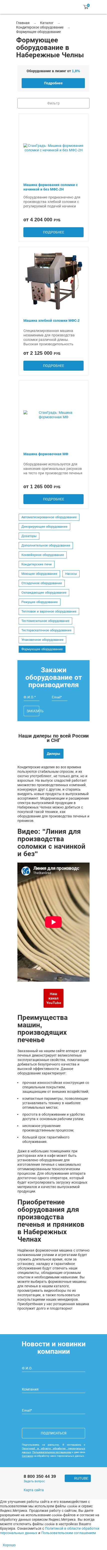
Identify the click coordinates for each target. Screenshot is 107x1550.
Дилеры (53, 754)
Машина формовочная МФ (45, 454)
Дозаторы (29, 536)
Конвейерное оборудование (42, 555)
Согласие (27, 1455)
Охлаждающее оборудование (43, 592)
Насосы (71, 574)
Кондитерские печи (36, 564)
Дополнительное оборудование (45, 545)
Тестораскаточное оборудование (46, 630)
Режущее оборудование (39, 602)
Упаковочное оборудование (42, 640)
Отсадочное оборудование (41, 583)
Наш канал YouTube (53, 998)
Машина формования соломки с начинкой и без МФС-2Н (50, 187)
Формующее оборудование (42, 649)
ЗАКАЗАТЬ (33, 711)
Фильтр (53, 103)
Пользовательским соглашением (51, 1452)
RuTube (81, 1478)
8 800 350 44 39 (40, 1476)
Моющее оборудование (39, 574)
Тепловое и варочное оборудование (48, 611)
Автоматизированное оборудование (49, 517)
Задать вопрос (34, 1481)
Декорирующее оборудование (44, 526)
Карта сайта (34, 1490)
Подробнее (53, 83)
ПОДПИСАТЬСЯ (53, 1433)
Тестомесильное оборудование (45, 621)
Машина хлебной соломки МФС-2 (51, 321)
